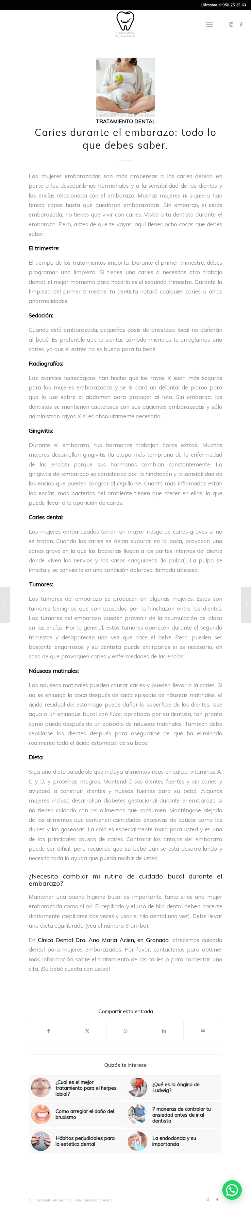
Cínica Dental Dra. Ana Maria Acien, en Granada (103, 939)
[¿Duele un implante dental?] (246, 605)
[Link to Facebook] (241, 24)
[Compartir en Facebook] (48, 1031)
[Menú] (209, 24)
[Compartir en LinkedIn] (164, 1031)
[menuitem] (209, 24)
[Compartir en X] (87, 1031)
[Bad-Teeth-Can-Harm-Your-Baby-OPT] (125, 87)
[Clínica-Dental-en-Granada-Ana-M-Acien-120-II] (125, 24)
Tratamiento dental (125, 121)
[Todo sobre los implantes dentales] (5, 605)
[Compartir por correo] (203, 1031)
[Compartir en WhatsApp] (126, 1031)
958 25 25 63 (234, 5)
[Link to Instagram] (231, 24)
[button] (232, 1190)
